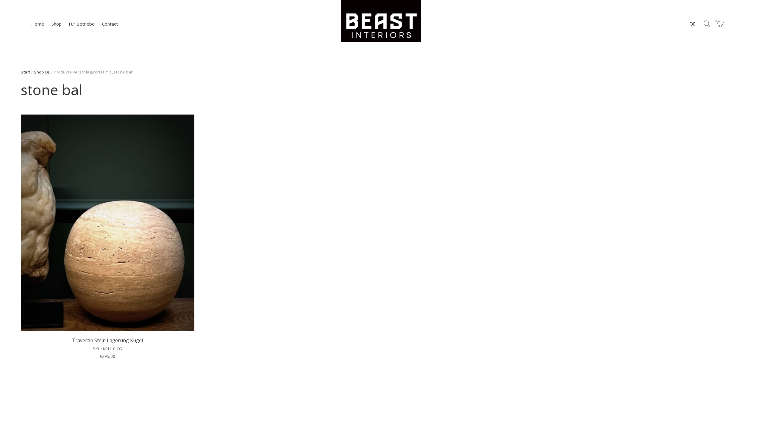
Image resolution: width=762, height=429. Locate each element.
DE (692, 24)
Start (25, 72)
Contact (110, 24)
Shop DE (42, 72)
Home (37, 24)
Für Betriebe (82, 24)
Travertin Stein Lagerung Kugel (107, 340)
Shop (56, 24)
